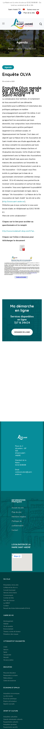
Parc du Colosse (8, 600)
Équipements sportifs (10, 727)
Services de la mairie (10, 593)
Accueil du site (18, 507)
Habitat (5, 624)
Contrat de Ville (8, 598)
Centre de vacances (9, 681)
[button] (40, 24)
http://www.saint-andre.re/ (14, 201)
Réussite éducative (9, 673)
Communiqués (8, 595)
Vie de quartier (8, 626)
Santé (5, 652)
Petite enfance (7, 678)
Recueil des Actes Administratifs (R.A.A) (16, 608)
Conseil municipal (9, 590)
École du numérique (9, 699)
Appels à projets (9, 704)
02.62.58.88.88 (32, 2)
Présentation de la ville (10, 585)
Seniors (5, 650)
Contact (15, 530)
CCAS (5, 647)
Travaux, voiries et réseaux (11, 631)
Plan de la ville (30, 13)
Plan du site (16, 512)
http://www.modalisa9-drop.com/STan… (18, 231)
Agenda (19, 49)
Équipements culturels (10, 722)
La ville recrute (8, 696)
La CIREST (6, 603)
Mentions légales (19, 516)
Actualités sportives (10, 724)
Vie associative (8, 660)
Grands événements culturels (13, 719)
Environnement (8, 629)
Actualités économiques (11, 693)
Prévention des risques (10, 634)
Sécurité (5, 657)
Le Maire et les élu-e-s (10, 587)
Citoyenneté (7, 655)
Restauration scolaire (10, 675)
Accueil (11, 49)
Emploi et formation (10, 701)
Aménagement (8, 621)
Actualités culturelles (10, 717)
